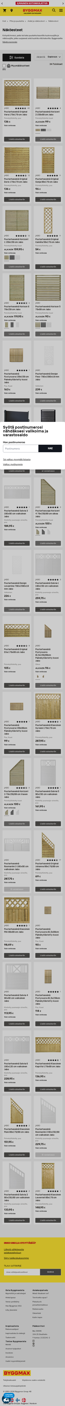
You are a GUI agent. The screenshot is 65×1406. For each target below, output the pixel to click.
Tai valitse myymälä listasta (16, 459)
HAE (50, 448)
